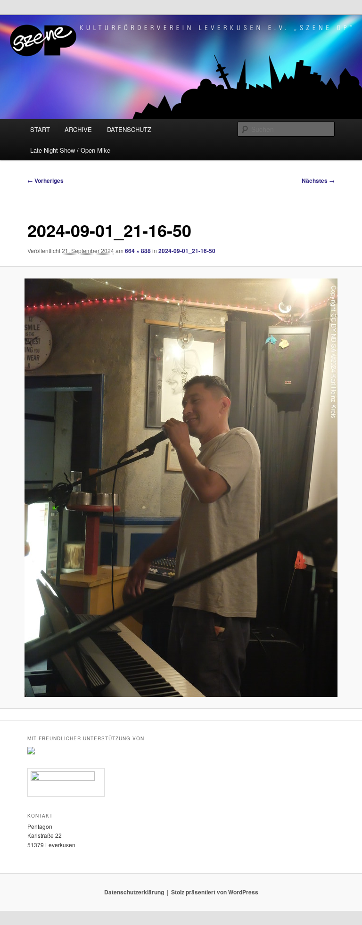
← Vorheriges (45, 180)
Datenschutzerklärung (134, 892)
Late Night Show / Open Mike (70, 150)
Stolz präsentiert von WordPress (214, 892)
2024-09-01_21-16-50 (186, 250)
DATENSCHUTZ (129, 129)
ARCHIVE (78, 129)
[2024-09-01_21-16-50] (181, 487)
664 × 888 (138, 250)
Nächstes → (318, 180)
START (40, 129)
